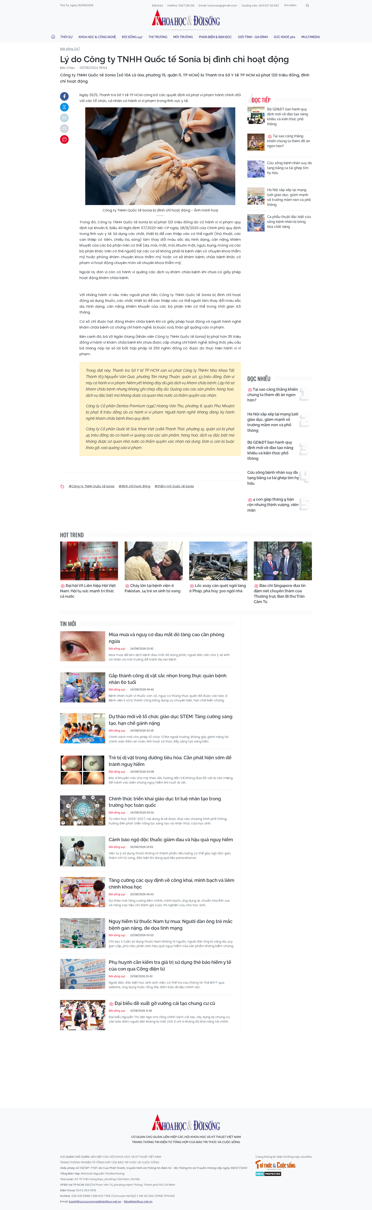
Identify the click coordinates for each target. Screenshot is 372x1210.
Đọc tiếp (261, 100)
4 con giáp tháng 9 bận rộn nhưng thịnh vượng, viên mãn (273, 504)
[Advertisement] (186, 1065)
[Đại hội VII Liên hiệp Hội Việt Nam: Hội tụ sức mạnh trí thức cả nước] (89, 561)
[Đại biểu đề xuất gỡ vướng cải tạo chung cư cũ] (82, 1015)
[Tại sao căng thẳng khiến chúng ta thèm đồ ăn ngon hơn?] (256, 142)
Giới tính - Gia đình (253, 37)
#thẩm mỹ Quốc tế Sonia (174, 486)
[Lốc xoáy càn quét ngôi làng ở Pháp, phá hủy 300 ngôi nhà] (218, 561)
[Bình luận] (64, 139)
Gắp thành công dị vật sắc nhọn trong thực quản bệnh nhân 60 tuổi (167, 679)
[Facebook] (64, 96)
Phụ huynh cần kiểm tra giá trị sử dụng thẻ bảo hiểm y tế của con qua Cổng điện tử (170, 965)
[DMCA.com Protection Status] (268, 1173)
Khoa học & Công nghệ (97, 37)
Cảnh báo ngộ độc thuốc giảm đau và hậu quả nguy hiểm (171, 839)
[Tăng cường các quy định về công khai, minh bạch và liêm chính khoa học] (82, 892)
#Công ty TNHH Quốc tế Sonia (91, 486)
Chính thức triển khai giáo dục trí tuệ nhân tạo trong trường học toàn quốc (165, 802)
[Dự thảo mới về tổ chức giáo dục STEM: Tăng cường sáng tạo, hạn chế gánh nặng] (82, 728)
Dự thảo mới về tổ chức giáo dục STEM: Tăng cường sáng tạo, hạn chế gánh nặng (170, 720)
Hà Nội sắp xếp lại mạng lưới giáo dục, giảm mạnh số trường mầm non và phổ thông (289, 197)
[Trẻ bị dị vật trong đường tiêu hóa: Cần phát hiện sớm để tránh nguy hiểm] (82, 769)
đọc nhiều (258, 378)
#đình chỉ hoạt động (134, 486)
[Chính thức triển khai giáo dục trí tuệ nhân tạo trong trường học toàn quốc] (82, 810)
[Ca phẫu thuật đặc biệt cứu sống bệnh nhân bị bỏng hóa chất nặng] (256, 223)
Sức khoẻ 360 (284, 37)
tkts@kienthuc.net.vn (138, 1201)
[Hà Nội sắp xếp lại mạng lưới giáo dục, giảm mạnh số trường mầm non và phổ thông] (256, 196)
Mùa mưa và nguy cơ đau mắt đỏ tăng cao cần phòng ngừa (166, 638)
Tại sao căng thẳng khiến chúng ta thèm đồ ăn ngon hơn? (288, 141)
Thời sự (66, 37)
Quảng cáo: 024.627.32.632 (260, 5)
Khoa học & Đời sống (186, 17)
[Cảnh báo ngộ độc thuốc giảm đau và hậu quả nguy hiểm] (82, 851)
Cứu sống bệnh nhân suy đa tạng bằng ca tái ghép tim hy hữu (289, 168)
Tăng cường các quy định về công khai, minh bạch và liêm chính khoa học (171, 883)
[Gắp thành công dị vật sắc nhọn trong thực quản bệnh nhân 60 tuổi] (82, 687)
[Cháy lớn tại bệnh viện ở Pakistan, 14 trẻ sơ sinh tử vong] (154, 561)
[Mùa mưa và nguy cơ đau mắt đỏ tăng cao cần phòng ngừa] (82, 646)
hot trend (72, 535)
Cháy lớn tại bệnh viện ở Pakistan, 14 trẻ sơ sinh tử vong (152, 588)
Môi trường (183, 37)
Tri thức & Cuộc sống (275, 1165)
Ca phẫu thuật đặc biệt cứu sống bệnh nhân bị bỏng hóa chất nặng (289, 222)
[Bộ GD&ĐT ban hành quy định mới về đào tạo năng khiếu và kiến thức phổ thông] (256, 115)
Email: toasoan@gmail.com (218, 5)
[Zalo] (64, 107)
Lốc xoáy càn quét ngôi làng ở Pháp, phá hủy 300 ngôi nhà (217, 588)
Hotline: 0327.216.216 (180, 5)
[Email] (64, 118)
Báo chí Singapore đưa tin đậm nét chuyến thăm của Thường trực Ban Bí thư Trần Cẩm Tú (280, 593)
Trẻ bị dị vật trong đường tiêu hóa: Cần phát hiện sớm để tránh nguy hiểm (170, 761)
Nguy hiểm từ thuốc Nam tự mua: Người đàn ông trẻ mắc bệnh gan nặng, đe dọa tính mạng (170, 924)
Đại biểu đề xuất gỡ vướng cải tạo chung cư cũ (164, 1003)
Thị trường (158, 37)
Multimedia (310, 37)
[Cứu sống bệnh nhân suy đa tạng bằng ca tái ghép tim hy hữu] (256, 169)
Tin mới (68, 623)
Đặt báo (157, 5)
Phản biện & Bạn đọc (215, 37)
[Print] (64, 128)
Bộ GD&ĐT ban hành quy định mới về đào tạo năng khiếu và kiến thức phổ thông (287, 116)
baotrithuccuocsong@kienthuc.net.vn (95, 1201)
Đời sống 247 (132, 37)
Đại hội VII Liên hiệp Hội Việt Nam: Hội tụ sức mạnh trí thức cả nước (88, 591)
